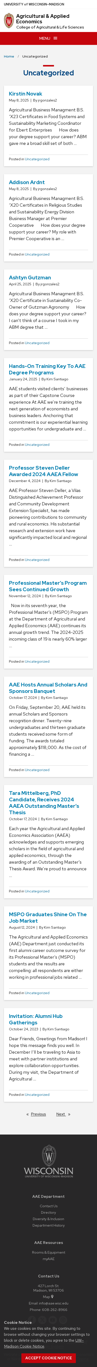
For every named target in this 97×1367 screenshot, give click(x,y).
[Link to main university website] (48, 1178)
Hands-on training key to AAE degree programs (47, 369)
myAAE (48, 1258)
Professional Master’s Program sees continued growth (48, 586)
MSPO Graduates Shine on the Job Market (48, 917)
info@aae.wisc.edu (53, 1303)
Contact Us (48, 1206)
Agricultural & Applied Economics (42, 19)
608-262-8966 (54, 1309)
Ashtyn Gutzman (30, 277)
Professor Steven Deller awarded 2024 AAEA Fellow (43, 471)
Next (65, 1114)
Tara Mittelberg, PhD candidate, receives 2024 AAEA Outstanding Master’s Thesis (44, 803)
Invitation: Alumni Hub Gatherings (36, 1019)
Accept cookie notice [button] (48, 1358)
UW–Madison (34, 4)
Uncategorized (37, 159)
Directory (48, 1212)
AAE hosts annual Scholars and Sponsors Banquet (48, 687)
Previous (41, 1114)
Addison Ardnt (27, 182)
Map (46, 1296)
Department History (49, 1225)
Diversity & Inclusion (48, 1218)
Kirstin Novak (25, 93)
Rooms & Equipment (48, 1252)
